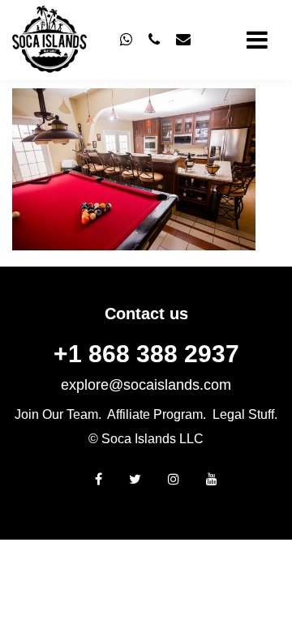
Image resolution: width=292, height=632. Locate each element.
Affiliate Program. (156, 414)
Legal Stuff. (245, 414)
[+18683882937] (126, 40)
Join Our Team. (58, 414)
